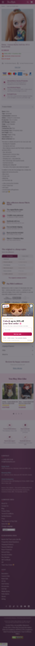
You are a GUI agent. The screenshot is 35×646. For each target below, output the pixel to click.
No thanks (30, 340)
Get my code (17, 334)
